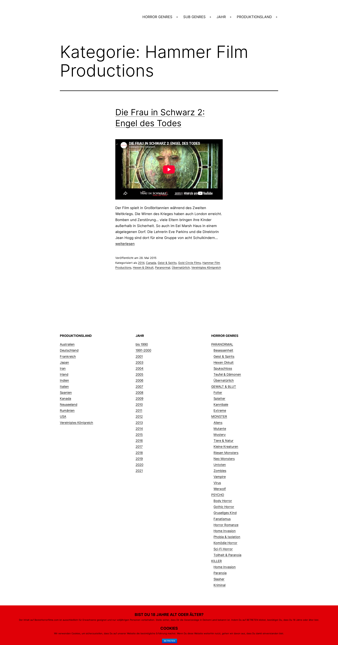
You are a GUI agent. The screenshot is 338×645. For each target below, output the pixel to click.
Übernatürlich (181, 267)
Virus (217, 483)
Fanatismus (222, 519)
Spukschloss (223, 368)
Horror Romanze (226, 525)
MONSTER (219, 416)
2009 (139, 398)
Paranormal (162, 267)
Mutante (220, 428)
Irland (64, 374)
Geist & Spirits (167, 263)
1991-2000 (143, 350)
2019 (139, 459)
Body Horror (223, 501)
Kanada (65, 398)
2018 (139, 453)
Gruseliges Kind (225, 513)
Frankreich (68, 356)
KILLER (216, 561)
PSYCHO (217, 495)
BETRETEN (169, 641)
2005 (139, 374)
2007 (139, 386)
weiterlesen (125, 244)
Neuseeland (68, 404)
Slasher (219, 579)
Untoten (220, 465)
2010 (139, 404)
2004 (139, 368)
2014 (141, 263)
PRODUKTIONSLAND (254, 17)
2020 (139, 465)
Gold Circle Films (189, 263)
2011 (139, 410)
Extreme (220, 410)
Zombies (220, 471)
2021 (139, 471)
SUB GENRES (194, 17)
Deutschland (69, 350)
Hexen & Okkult (143, 267)
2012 (139, 416)
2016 (139, 440)
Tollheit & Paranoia (227, 555)
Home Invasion (225, 531)
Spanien (66, 392)
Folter (218, 392)
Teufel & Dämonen (227, 374)
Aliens (218, 422)
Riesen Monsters (226, 453)
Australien (67, 344)
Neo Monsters (224, 459)
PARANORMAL (222, 344)
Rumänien (67, 410)
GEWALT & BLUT (223, 386)
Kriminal (220, 585)
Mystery (220, 434)
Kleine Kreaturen (226, 446)
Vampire (220, 477)
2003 (139, 362)
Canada (151, 263)
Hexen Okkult (224, 362)
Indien (64, 380)
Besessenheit (223, 350)
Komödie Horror (225, 543)
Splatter (219, 398)
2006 (139, 380)
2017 (139, 446)
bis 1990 (142, 344)
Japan (64, 362)
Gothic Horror (224, 507)
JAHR (221, 17)
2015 (139, 434)
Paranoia (220, 573)
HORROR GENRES (157, 17)
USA (63, 416)
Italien (64, 386)
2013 (139, 422)
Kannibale (221, 404)
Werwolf (220, 489)
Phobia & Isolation (227, 537)
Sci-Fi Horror (223, 549)
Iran (63, 368)
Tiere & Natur (223, 440)
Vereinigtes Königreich (206, 267)
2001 (139, 356)
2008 (139, 392)
